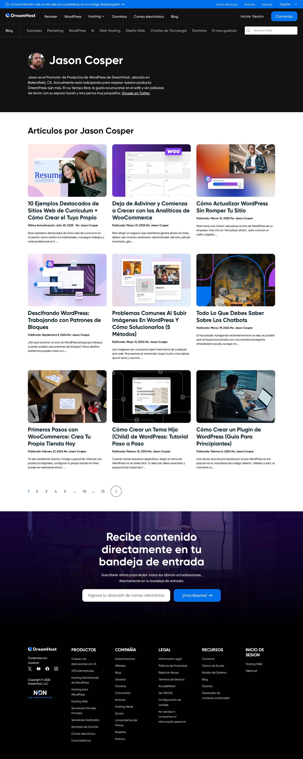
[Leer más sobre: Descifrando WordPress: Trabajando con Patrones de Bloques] (67, 280)
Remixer (51, 16)
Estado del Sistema (214, 672)
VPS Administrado (82, 670)
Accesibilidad (167, 686)
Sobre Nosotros (125, 659)
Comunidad (122, 693)
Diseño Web (135, 30)
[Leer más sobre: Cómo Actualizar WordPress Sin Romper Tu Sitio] (235, 170)
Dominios (119, 16)
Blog (174, 16)
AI (92, 30)
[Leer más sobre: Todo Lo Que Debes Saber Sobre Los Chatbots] (235, 280)
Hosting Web (79, 701)
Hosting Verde (124, 706)
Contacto (208, 659)
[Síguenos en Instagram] (57, 668)
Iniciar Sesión (252, 16)
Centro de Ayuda (227, 4)
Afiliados (120, 665)
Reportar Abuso (169, 672)
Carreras (120, 686)
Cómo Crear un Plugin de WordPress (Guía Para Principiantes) (228, 436)
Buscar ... (248, 30)
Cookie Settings (173, 702)
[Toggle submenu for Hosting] (103, 16)
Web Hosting (109, 30)
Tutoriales (34, 30)
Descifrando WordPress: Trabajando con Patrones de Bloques (64, 320)
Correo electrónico (149, 16)
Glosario (120, 679)
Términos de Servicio (171, 679)
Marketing (55, 30)
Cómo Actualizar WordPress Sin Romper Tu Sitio (232, 207)
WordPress (72, 16)
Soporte (267, 4)
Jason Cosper (89, 225)
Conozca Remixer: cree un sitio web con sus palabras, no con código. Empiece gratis (65, 4)
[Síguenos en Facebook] (48, 668)
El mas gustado (224, 30)
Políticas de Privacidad (173, 665)
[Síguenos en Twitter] (31, 668)
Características (81, 740)
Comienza (284, 16)
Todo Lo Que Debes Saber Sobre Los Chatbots (230, 316)
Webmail (251, 670)
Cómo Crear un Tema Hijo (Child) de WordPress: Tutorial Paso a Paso (150, 436)
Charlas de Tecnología (168, 30)
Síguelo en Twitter (136, 93)
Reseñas (120, 732)
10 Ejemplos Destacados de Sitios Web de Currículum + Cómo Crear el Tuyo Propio (63, 210)
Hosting (94, 16)
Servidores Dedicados (85, 720)
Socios (119, 713)
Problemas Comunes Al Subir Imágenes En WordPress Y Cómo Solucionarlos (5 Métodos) (149, 323)
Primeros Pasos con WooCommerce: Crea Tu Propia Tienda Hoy (59, 436)
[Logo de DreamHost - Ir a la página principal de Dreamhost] (21, 16)
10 (84, 491)
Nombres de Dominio (84, 726)
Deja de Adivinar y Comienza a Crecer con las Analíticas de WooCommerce (151, 210)
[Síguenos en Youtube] (40, 668)
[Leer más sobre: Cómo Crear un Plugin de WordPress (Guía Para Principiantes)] (235, 396)
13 (103, 491)
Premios (120, 739)
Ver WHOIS (166, 693)
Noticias (250, 4)
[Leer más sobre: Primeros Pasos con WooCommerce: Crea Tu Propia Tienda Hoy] (67, 396)
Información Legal (170, 659)
